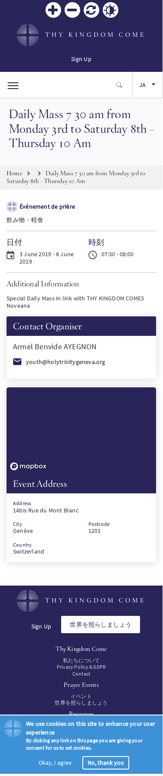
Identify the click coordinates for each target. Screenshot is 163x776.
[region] (81, 430)
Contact (81, 673)
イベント (81, 696)
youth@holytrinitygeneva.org (65, 362)
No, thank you (106, 762)
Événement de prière (47, 206)
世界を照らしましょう (100, 624)
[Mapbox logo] (28, 466)
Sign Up (81, 59)
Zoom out (72, 10)
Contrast (110, 10)
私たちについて (81, 660)
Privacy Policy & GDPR (81, 666)
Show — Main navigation (13, 85)
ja (142, 85)
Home (14, 173)
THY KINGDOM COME (95, 34)
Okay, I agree (55, 762)
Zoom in (53, 10)
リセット (91, 10)
